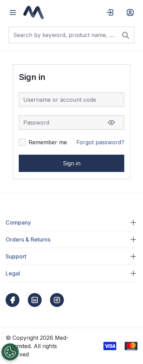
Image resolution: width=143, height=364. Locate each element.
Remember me (47, 142)
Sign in (72, 163)
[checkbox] (22, 142)
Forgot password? (100, 142)
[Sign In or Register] (130, 12)
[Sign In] (110, 12)
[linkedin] (35, 300)
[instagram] (57, 300)
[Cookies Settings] (10, 352)
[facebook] (12, 300)
